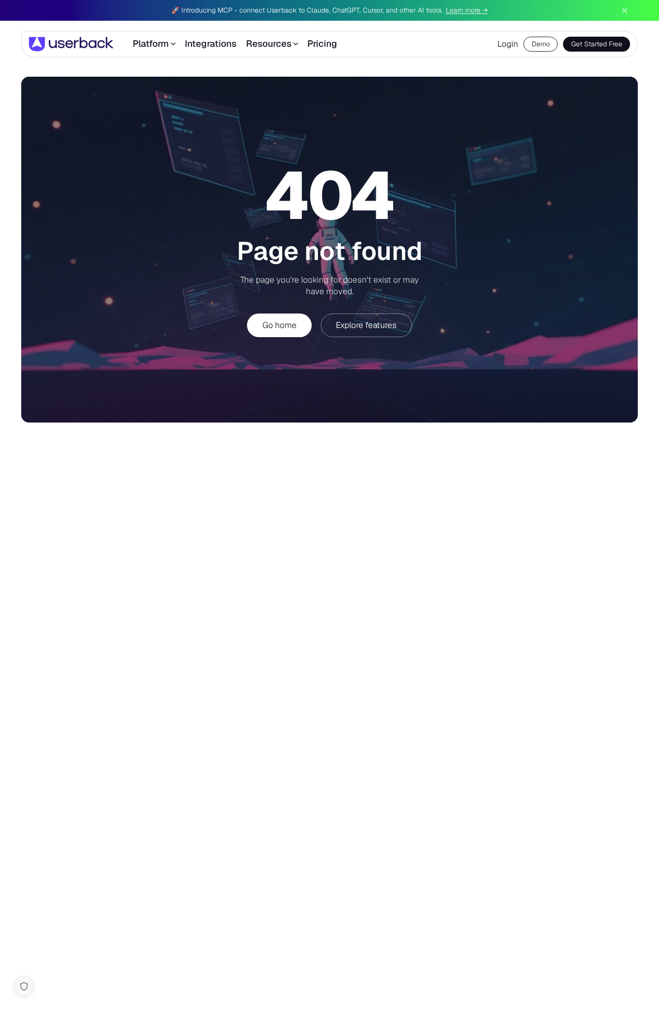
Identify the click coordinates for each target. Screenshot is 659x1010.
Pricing (322, 44)
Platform (151, 44)
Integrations (210, 44)
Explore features (366, 325)
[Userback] (71, 44)
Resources (268, 44)
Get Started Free (596, 44)
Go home (279, 325)
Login (507, 44)
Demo (541, 44)
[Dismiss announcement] (624, 10)
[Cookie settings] (24, 986)
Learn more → (467, 10)
